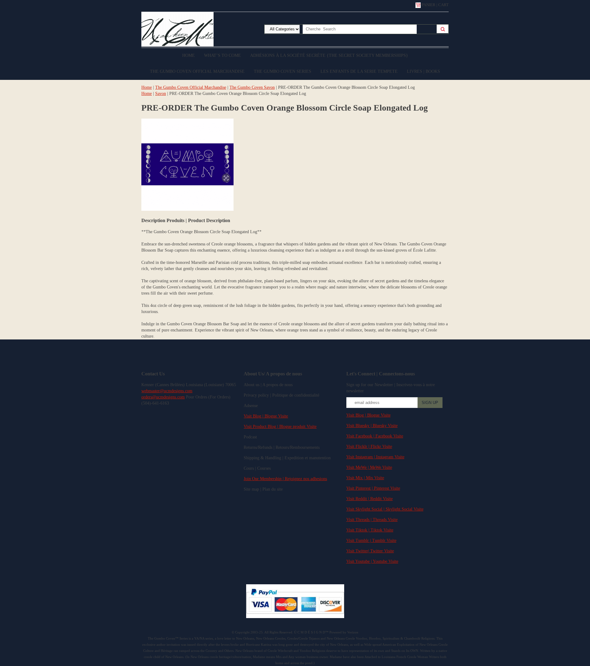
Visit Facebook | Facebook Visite (374, 436)
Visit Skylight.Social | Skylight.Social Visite (384, 509)
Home (188, 55)
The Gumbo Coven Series (282, 71)
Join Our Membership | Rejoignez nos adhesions (285, 478)
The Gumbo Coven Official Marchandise (197, 71)
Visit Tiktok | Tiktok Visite (369, 530)
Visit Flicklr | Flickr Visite (369, 446)
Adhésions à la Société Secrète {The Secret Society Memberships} (329, 55)
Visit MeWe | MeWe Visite (369, 467)
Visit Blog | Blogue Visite (266, 416)
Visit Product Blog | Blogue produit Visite (280, 426)
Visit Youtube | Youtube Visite (372, 561)
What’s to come (222, 55)
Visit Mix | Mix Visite (365, 478)
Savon (160, 93)
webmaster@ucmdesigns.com (166, 391)
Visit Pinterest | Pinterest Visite (373, 488)
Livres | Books (423, 71)
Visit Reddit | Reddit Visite (369, 498)
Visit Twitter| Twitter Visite (370, 551)
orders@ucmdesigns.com (163, 397)
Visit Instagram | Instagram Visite (375, 457)
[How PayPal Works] (295, 616)
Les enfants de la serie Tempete (359, 71)
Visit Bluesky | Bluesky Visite (372, 425)
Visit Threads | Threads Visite (372, 519)
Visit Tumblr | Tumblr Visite (371, 540)
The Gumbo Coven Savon (252, 87)
